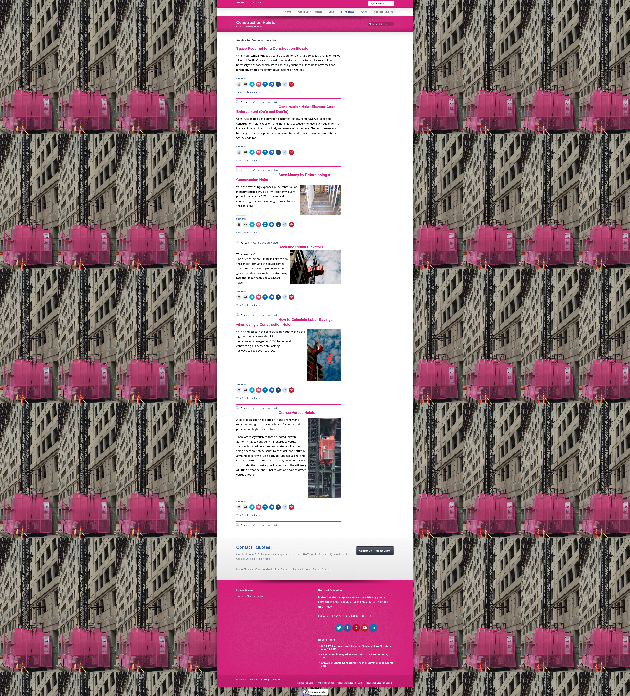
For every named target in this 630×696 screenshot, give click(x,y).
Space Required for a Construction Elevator (273, 48)
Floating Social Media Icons (300, 687)
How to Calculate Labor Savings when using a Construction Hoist (284, 322)
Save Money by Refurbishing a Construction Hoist (283, 177)
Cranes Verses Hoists (297, 412)
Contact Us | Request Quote (375, 550)
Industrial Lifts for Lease (379, 682)
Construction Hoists (266, 102)
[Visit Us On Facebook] (347, 631)
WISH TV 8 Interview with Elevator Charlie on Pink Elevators (356, 646)
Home (288, 11)
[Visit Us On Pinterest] (356, 631)
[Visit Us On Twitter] (339, 631)
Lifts (331, 11)
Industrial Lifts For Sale (350, 682)
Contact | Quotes (383, 11)
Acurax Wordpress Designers (329, 687)
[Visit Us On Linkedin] (373, 631)
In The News (347, 11)
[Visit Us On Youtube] (364, 631)
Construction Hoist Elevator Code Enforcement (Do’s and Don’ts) (285, 109)
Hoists (318, 11)
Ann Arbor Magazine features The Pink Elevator (349, 662)
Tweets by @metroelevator (249, 595)
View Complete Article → (248, 92)
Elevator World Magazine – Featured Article (347, 654)
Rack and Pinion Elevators (301, 246)
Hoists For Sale (305, 682)
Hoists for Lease (325, 682)
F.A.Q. (364, 11)
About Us (303, 11)
